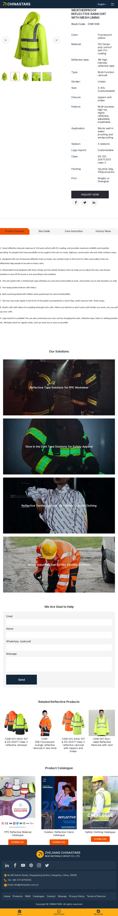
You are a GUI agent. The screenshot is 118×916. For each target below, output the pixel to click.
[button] (112, 4)
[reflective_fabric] (39, 865)
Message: (11, 653)
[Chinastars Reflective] (23, 865)
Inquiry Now (90, 194)
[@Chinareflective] (47, 865)
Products (18, 896)
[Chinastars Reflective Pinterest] (31, 865)
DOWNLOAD (17, 842)
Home (7, 896)
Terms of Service (96, 896)
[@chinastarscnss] (15, 865)
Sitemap (62, 896)
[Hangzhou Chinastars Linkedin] (7, 865)
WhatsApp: (18, 641)
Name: (10, 628)
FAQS (27, 896)
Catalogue (38, 896)
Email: (9, 616)
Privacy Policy (77, 896)
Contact (51, 896)
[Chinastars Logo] (40, 854)
